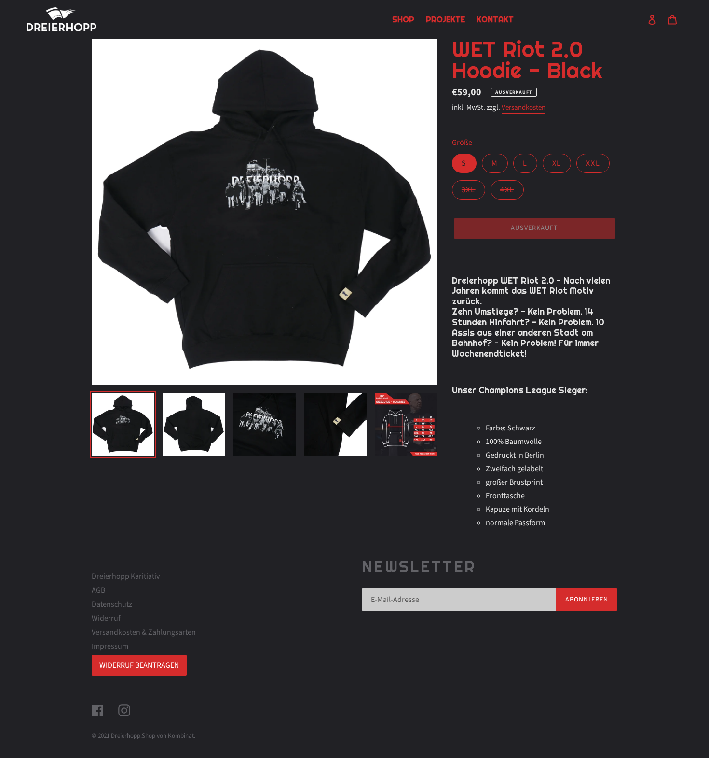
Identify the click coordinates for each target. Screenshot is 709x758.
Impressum (110, 646)
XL (561, 165)
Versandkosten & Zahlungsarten (144, 632)
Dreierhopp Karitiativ (126, 576)
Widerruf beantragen (139, 665)
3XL (473, 192)
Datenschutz (112, 604)
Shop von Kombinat (168, 735)
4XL (512, 192)
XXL (598, 165)
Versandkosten (523, 107)
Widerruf (106, 618)
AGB (98, 590)
